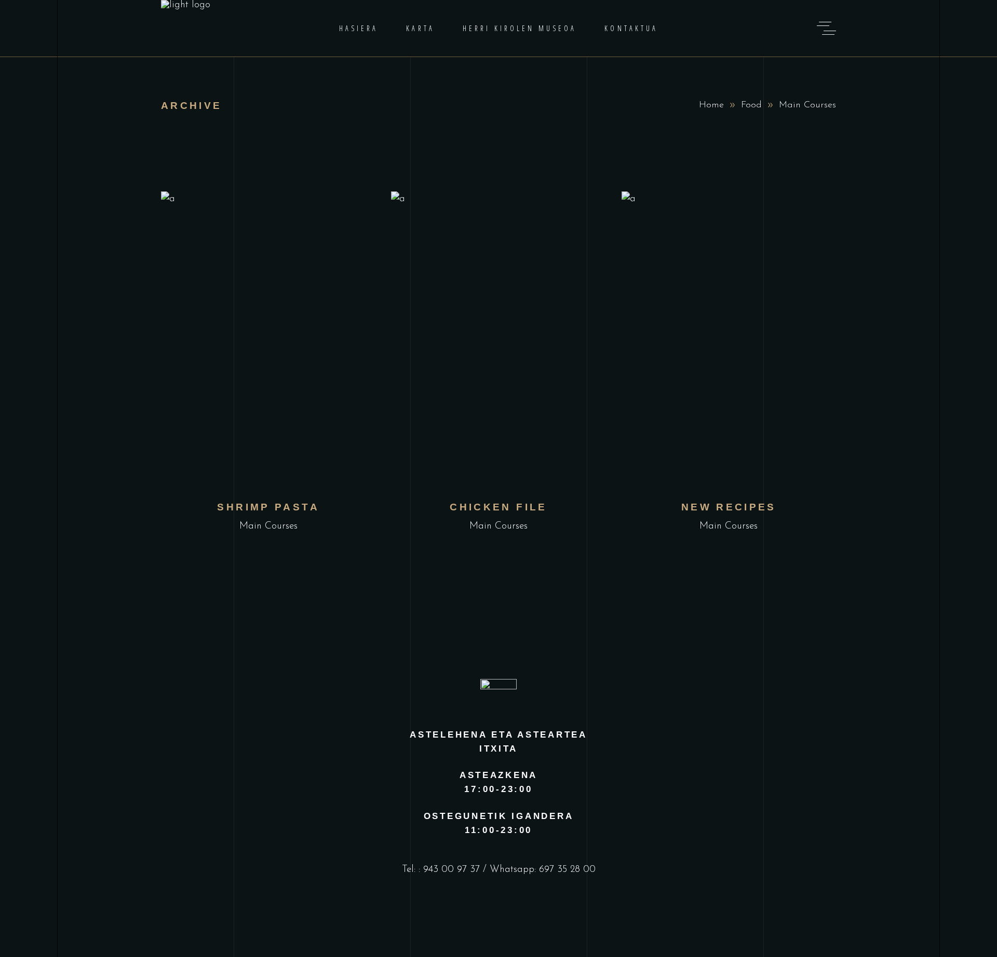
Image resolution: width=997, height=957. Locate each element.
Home (711, 105)
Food (751, 105)
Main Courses (268, 526)
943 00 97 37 (451, 870)
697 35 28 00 (567, 870)
